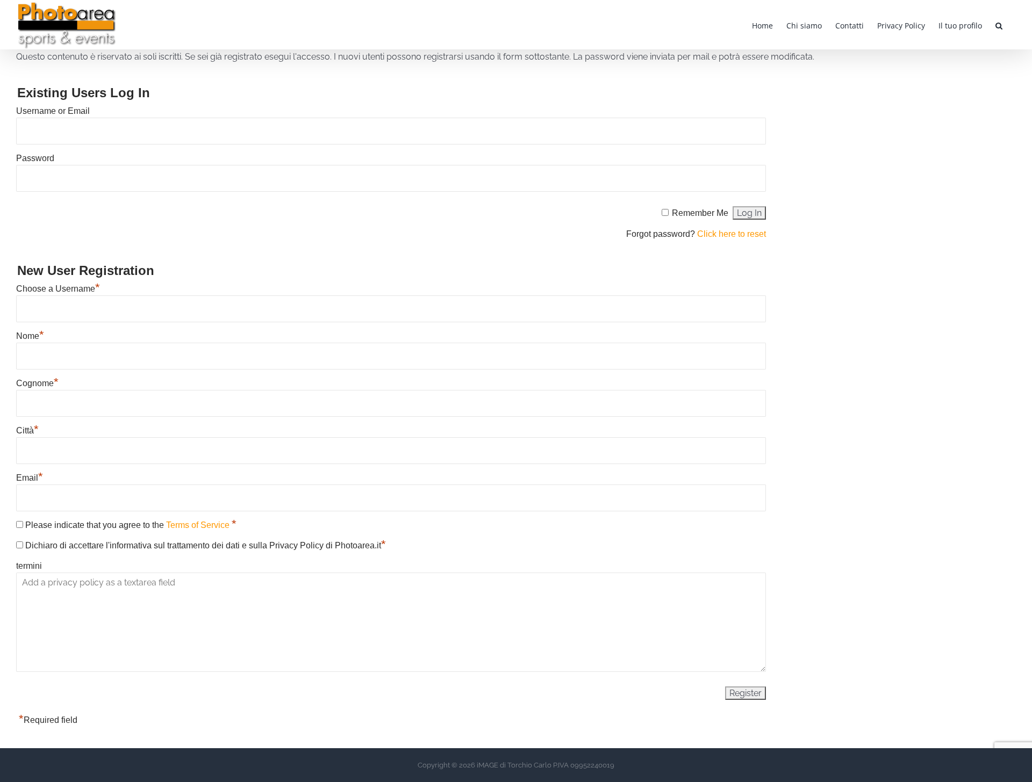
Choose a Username (58, 288)
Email (29, 477)
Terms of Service (199, 525)
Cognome (37, 383)
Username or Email (53, 110)
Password (35, 158)
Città (27, 430)
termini (29, 565)
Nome (30, 336)
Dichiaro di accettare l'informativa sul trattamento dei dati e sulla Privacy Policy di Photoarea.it (205, 545)
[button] (998, 24)
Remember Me (700, 213)
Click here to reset (731, 233)
